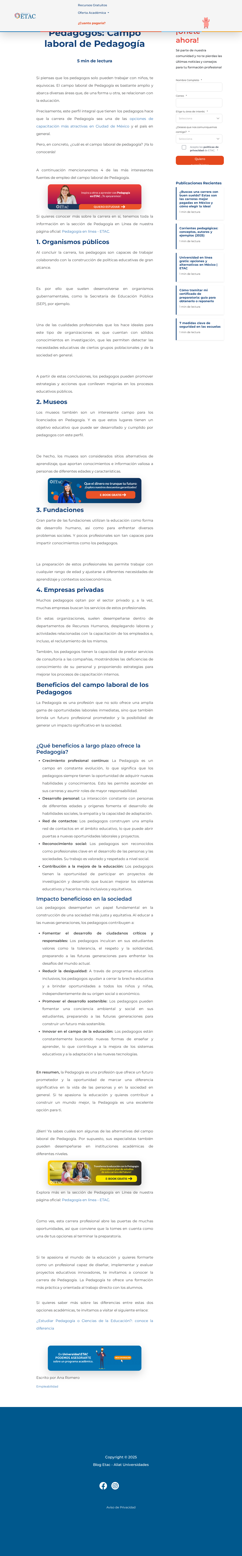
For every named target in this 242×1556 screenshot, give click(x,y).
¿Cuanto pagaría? (91, 23)
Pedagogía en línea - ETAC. (86, 231)
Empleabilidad (47, 1386)
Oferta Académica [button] (92, 13)
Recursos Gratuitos (92, 5)
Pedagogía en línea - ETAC (85, 1200)
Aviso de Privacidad (121, 1507)
